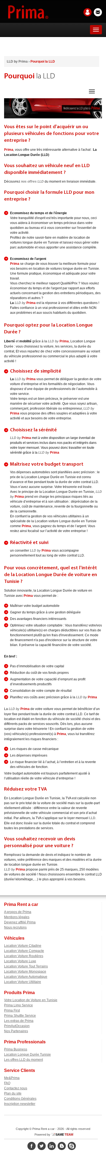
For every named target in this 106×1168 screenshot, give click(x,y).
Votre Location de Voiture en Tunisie (30, 1000)
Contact (97, 12)
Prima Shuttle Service (20, 1016)
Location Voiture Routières (23, 956)
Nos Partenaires (16, 1031)
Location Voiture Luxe (20, 961)
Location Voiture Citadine (22, 946)
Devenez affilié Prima (20, 922)
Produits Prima (19, 992)
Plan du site (12, 1093)
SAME (64, 1134)
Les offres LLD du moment (23, 1060)
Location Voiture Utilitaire (22, 982)
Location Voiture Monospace (25, 971)
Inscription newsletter (19, 1104)
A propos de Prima (17, 912)
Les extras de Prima (18, 1021)
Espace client (86, 12)
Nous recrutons (15, 927)
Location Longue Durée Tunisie (27, 1054)
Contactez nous (15, 1088)
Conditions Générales (20, 1099)
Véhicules (14, 938)
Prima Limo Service (18, 1005)
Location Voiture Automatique (25, 977)
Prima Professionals (25, 1042)
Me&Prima (12, 1078)
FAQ (7, 1083)
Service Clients (19, 1070)
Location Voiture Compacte (24, 951)
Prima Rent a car (21, 904)
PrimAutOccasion (17, 1026)
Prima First (12, 1010)
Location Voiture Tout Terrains (26, 966)
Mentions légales (16, 917)
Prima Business (15, 1049)
